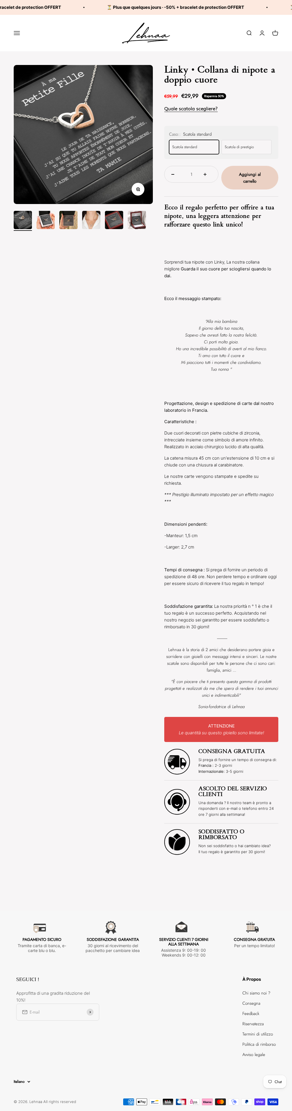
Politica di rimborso (259, 1044)
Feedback (250, 1013)
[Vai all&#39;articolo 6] (137, 221)
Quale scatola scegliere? (191, 108)
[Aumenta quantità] (207, 174)
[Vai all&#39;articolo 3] (68, 221)
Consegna (251, 1003)
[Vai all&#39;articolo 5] (114, 221)
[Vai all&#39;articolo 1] (23, 221)
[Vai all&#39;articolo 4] (91, 221)
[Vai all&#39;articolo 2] (45, 221)
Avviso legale (253, 1054)
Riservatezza (253, 1024)
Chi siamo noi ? (256, 993)
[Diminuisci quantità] (175, 174)
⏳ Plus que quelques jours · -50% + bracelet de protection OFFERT (161, 7)
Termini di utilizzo (257, 1034)
